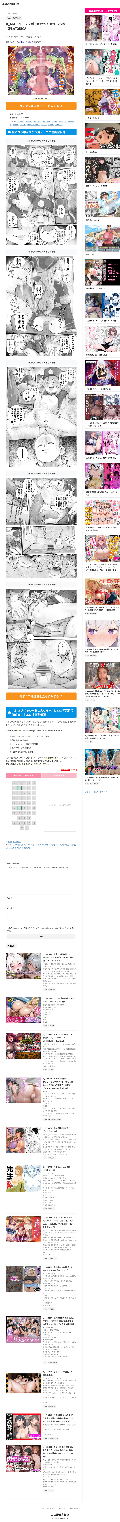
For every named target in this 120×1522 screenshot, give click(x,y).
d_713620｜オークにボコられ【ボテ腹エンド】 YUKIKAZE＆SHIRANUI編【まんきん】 (57, 1037)
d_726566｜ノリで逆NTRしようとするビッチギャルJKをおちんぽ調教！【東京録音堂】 (102, 608)
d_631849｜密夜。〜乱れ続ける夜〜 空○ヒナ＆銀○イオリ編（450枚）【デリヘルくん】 (58, 957)
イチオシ (58, 124)
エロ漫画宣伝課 (10, 4)
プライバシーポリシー (49, 1509)
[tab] (23, 775)
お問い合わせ (74, 1509)
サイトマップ (63, 1509)
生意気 (51, 124)
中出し (21, 121)
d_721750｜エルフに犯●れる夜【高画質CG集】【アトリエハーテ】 (101, 778)
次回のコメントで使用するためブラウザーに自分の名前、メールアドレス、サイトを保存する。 (41, 929)
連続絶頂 (27, 848)
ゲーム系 (36, 845)
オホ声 (23, 124)
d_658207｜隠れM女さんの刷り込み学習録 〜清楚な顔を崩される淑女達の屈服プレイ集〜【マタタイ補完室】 (59, 1321)
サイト (9, 918)
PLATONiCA (26, 42)
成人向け (37, 121)
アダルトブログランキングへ (97, 791)
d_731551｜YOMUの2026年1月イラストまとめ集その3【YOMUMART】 (102, 650)
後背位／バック (33, 124)
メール (10, 908)
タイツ (44, 124)
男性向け (28, 121)
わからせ (46, 121)
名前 (9, 898)
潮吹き (16, 124)
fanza (10, 842)
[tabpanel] (41, 805)
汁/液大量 (63, 121)
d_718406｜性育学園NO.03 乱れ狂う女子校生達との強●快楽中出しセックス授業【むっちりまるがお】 (58, 1418)
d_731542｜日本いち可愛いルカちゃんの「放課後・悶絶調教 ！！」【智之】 (102, 736)
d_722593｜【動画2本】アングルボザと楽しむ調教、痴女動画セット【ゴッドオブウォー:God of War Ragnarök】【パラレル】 (102, 694)
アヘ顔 (54, 121)
